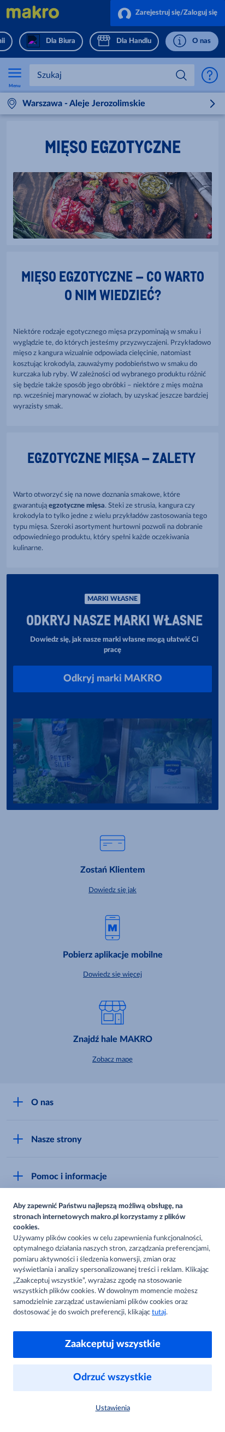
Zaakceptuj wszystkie (113, 1344)
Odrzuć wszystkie (112, 1377)
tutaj (159, 1312)
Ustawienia (113, 1408)
